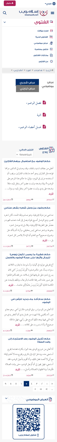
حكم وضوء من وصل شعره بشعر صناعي (27, 207)
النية (39, 115)
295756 (49, 246)
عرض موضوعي (41, 43)
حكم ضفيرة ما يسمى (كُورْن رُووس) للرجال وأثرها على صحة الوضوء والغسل (28, 256)
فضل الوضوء (33, 103)
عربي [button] (49, 3)
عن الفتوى (43, 61)
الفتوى (42, 22)
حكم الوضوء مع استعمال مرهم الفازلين (27, 161)
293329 (49, 376)
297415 (49, 200)
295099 (49, 291)
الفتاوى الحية (41, 37)
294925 (49, 331)
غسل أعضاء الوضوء (30, 127)
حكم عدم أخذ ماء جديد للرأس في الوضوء (30, 301)
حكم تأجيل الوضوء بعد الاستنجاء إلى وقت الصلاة (29, 340)
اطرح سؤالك (42, 31)
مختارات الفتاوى (40, 55)
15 (41, 389)
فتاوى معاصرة (41, 49)
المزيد (51, 194)
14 (47, 389)
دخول (9, 3)
